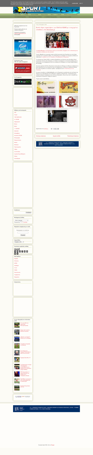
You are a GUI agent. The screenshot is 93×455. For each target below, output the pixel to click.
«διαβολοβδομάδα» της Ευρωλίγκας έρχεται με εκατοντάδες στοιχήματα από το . (56, 50)
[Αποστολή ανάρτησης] (51, 128)
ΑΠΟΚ (15, 263)
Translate (25, 222)
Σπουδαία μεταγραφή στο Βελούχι (25, 344)
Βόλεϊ (15, 126)
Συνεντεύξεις (17, 151)
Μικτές (52, 14)
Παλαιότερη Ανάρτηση (73, 136)
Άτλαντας (16, 260)
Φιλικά (15, 156)
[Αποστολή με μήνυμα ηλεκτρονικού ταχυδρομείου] (54, 129)
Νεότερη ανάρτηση (41, 136)
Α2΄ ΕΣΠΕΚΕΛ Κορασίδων (20, 17)
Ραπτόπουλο (17, 272)
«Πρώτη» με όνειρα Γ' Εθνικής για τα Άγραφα (25, 337)
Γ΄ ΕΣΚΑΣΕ (58, 14)
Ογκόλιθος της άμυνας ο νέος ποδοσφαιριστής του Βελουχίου (25, 380)
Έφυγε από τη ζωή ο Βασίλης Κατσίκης (25, 330)
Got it (81, 3)
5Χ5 (15, 112)
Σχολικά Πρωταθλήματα (19, 153)
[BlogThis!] (55, 129)
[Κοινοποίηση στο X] (57, 129)
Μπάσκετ (16, 144)
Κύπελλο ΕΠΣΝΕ (34, 14)
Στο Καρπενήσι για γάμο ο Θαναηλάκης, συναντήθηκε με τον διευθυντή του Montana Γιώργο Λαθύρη (25, 367)
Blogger (52, 445)
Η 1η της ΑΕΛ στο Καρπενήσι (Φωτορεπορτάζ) (24, 324)
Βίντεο (15, 124)
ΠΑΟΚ (15, 270)
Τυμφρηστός (17, 274)
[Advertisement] (23, 97)
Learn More (75, 3)
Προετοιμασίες (17, 147)
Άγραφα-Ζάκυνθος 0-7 (25, 357)
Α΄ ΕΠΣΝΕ (26, 14)
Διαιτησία (16, 130)
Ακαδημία (16, 265)
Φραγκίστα (16, 277)
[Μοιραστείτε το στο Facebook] (58, 129)
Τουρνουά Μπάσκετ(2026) (65, 17)
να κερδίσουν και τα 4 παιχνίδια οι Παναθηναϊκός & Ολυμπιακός (55, 57)
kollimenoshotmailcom (20, 33)
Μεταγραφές (17, 137)
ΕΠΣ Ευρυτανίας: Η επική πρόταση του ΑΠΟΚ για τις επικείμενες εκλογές (24, 373)
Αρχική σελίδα (18, 14)
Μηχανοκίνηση (17, 140)
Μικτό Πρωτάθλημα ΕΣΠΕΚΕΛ (35, 17)
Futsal (15, 114)
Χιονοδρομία (17, 158)
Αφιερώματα (17, 121)
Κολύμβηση (17, 133)
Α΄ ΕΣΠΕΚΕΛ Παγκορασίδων (51, 17)
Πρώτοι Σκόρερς (44, 14)
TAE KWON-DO (18, 117)
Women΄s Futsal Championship (70, 14)
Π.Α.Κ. (15, 267)
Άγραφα (16, 258)
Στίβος (15, 149)
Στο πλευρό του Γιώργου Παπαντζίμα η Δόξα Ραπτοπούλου (25, 352)
